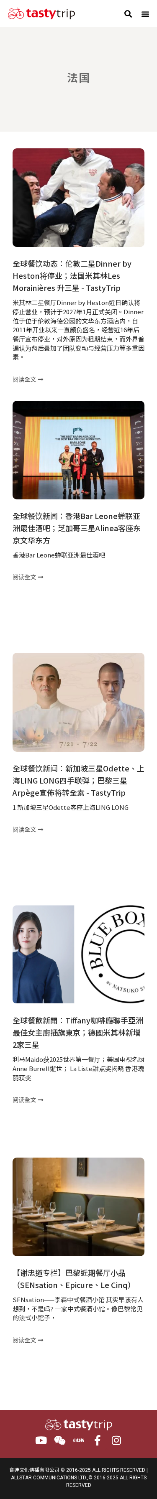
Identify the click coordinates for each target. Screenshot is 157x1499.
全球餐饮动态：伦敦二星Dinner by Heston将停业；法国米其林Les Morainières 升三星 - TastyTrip (72, 275)
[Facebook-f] (97, 1440)
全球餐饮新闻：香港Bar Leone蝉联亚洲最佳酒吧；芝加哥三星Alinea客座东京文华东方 (77, 527)
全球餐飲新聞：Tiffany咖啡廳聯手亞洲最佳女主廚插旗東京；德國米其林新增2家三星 (78, 1032)
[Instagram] (116, 1440)
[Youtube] (40, 1440)
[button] (128, 13)
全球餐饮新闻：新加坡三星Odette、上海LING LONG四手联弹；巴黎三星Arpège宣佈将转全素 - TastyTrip (78, 780)
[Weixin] (59, 1440)
